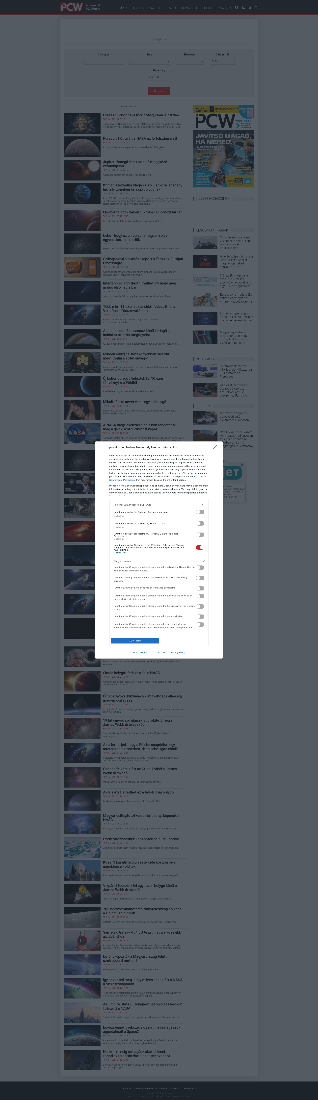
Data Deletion (140, 652)
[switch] (200, 512)
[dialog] (159, 550)
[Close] (216, 448)
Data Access (159, 652)
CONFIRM (135, 641)
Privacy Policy (178, 652)
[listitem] (159, 504)
